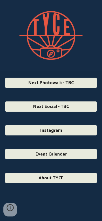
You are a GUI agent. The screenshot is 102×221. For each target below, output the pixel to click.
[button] (10, 209)
